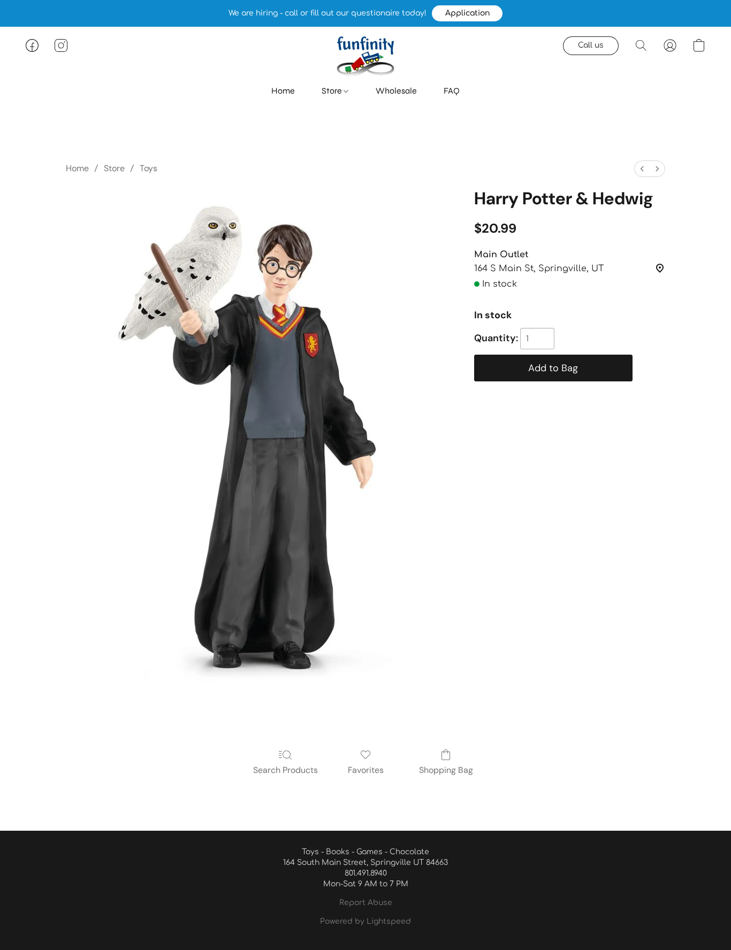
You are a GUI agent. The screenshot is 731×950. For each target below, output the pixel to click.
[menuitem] (642, 169)
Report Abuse (365, 903)
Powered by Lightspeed (365, 921)
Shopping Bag (446, 770)
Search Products (285, 770)
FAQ (452, 91)
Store (333, 91)
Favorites (366, 770)
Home (283, 91)
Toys (148, 168)
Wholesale (396, 91)
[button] (467, 13)
